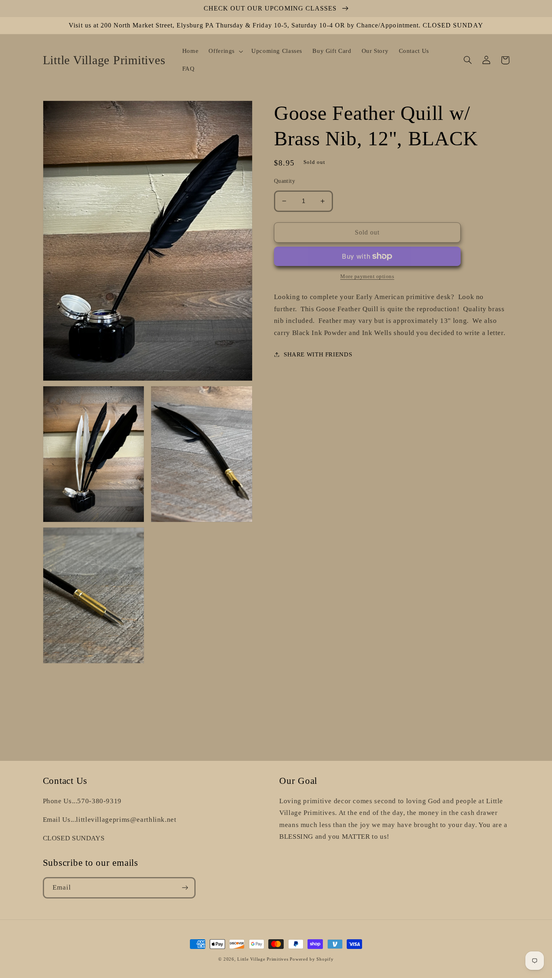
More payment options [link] (367, 276)
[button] (225, 51)
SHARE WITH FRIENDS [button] (318, 354)
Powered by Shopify (311, 959)
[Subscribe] (184, 887)
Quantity (284, 181)
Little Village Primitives (262, 959)
